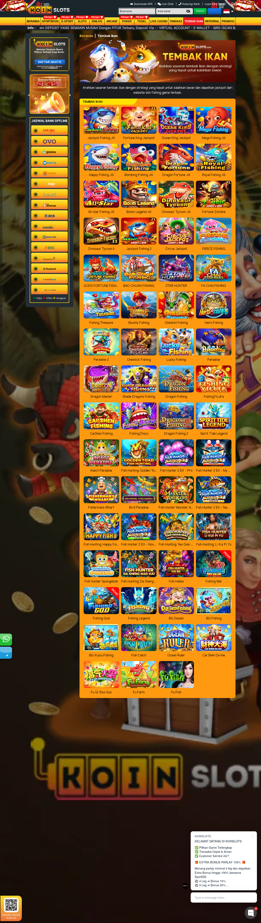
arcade (111, 21)
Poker (127, 21)
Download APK (143, 4)
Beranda (33, 21)
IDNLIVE (97, 21)
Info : (31, 28)
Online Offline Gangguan (50, 298)
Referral (212, 21)
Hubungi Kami (190, 4)
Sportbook (50, 21)
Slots (82, 21)
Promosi (228, 21)
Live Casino (158, 21)
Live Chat (167, 4)
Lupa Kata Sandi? (216, 4)
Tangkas (176, 21)
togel (141, 21)
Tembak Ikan (194, 21)
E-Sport (67, 21)
